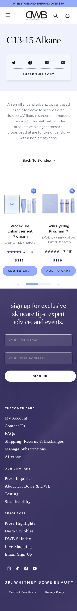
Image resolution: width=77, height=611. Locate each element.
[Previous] (19, 284)
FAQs (10, 433)
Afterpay (13, 456)
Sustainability (18, 501)
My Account (16, 418)
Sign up (40, 376)
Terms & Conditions (23, 592)
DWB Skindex (18, 538)
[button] (55, 16)
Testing (11, 493)
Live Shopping (18, 546)
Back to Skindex (36, 160)
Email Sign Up (18, 554)
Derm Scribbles (19, 531)
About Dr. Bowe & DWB (28, 486)
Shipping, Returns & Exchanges (34, 441)
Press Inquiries (19, 478)
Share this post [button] (38, 74)
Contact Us (15, 425)
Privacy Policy (54, 592)
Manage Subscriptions (25, 449)
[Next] (58, 284)
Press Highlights (20, 523)
